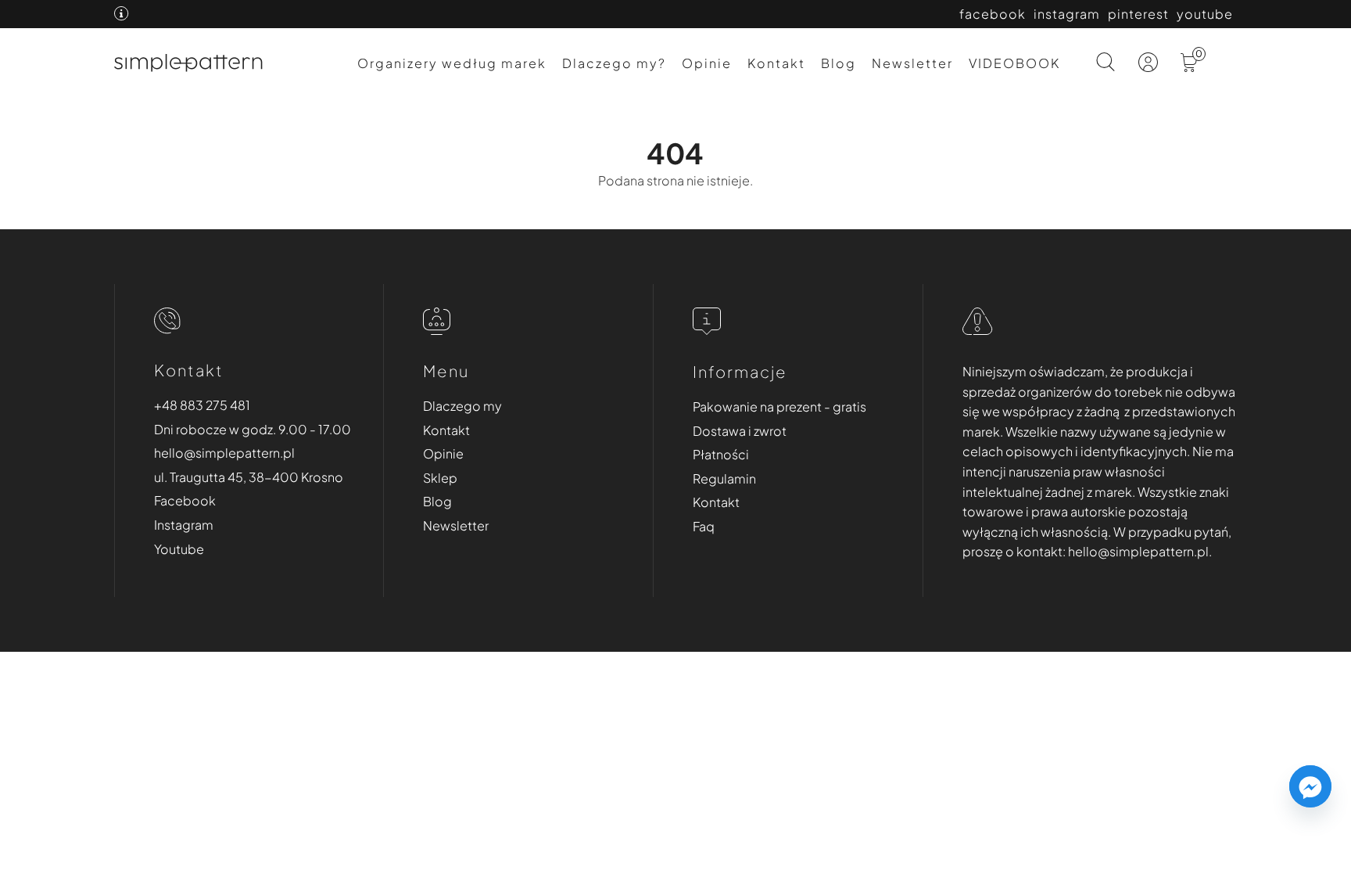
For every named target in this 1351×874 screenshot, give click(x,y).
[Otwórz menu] (1224, 72)
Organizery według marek (451, 63)
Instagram (183, 524)
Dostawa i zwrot (740, 431)
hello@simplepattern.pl (224, 452)
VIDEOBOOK (1014, 63)
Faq (704, 526)
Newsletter (912, 63)
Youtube (179, 549)
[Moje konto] (1149, 66)
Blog (838, 63)
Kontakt (776, 63)
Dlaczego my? (614, 63)
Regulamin (724, 478)
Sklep (440, 477)
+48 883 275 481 (202, 405)
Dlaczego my (462, 405)
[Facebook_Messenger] (1310, 786)
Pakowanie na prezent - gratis (779, 406)
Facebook (185, 500)
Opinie (707, 63)
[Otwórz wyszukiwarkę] (1105, 63)
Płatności (721, 454)
